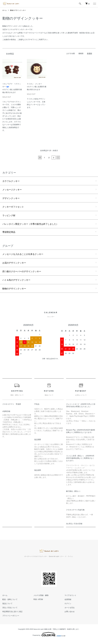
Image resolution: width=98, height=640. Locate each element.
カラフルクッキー (11, 180)
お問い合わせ (70, 611)
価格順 (80, 53)
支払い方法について (9, 607)
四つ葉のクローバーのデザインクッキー (21, 271)
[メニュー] (94, 3)
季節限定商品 (8, 231)
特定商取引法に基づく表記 (12, 611)
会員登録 (68, 599)
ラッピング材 (8, 215)
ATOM (40, 599)
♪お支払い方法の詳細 (74, 523)
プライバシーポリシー (10, 615)
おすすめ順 (70, 53)
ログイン (68, 603)
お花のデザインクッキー (14, 262)
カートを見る (70, 607)
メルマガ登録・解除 (41, 595)
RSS (35, 599)
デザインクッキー (11, 198)
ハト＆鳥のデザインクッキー (16, 279)
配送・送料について (9, 599)
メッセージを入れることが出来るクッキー (22, 253)
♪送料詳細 (6, 411)
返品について (7, 603)
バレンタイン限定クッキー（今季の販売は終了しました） (30, 223)
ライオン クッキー (34, 84)
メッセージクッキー (12, 189)
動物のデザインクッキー (18, 10)
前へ (40, 157)
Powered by (36, 635)
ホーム (4, 10)
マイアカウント (70, 595)
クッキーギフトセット (13, 206)
